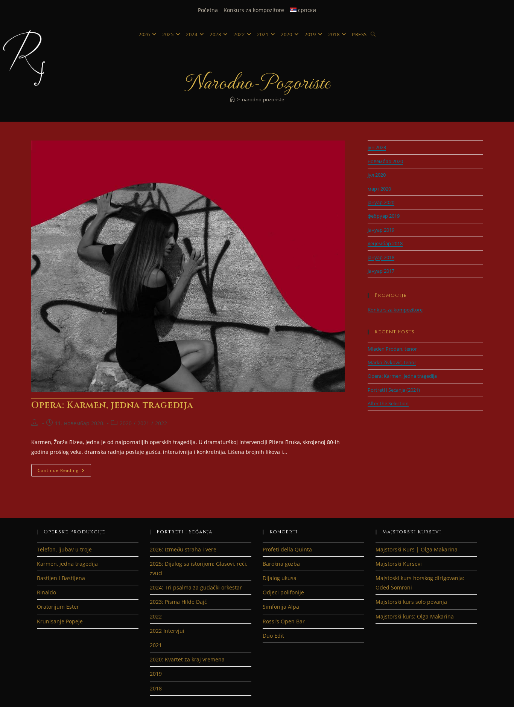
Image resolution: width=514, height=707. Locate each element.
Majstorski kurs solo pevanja (411, 601)
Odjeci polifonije (283, 592)
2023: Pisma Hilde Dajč (178, 601)
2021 (143, 423)
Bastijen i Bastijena (61, 578)
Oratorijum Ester (58, 606)
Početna (208, 10)
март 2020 (379, 188)
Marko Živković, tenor (392, 362)
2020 (126, 423)
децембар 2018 (385, 243)
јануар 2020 (381, 202)
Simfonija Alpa (281, 606)
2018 (156, 688)
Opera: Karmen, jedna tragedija (112, 405)
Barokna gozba (281, 563)
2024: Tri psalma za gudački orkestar (196, 587)
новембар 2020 (385, 161)
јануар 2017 (381, 270)
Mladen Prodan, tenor (392, 348)
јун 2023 (377, 147)
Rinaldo (46, 592)
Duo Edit (273, 635)
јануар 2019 (381, 229)
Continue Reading (64, 471)
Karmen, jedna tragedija (67, 563)
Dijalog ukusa (280, 578)
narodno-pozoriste (263, 99)
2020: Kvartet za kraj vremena (187, 659)
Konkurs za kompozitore (254, 10)
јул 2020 (377, 174)
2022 (161, 423)
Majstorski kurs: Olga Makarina (415, 616)
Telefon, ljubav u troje (64, 549)
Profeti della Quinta (287, 549)
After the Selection (388, 403)
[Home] (232, 99)
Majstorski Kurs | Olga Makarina (417, 549)
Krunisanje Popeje (60, 621)
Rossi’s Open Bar (284, 621)
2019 (156, 673)
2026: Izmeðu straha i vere (183, 549)
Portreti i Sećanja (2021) (394, 389)
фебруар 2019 (384, 215)
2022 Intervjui (167, 630)
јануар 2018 (381, 257)
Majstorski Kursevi (399, 563)
